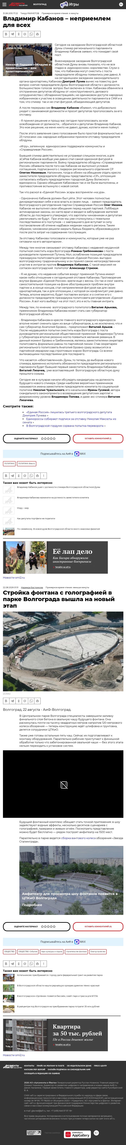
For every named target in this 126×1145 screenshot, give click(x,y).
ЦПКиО (6, 693)
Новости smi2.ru (14, 577)
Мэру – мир (23, 508)
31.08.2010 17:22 (10, 13)
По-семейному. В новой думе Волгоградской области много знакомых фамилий (58, 529)
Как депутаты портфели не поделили (36, 518)
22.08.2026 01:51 (10, 587)
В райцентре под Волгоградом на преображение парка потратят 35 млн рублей (58, 1006)
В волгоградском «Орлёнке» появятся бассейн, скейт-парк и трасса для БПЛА (57, 996)
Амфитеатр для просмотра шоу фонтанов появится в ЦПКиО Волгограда (70, 896)
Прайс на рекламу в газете (50, 1066)
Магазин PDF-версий (34, 1070)
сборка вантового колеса (78, 838)
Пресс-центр (100, 1066)
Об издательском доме (79, 1066)
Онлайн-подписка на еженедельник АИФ (69, 1070)
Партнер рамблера (52, 1133)
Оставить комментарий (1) (98, 439)
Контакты (29, 1066)
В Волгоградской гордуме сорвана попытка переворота (64, 425)
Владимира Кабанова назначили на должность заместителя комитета (53, 497)
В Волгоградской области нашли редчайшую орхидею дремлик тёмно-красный (58, 985)
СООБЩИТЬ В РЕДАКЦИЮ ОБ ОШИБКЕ (42, 1073)
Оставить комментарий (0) (98, 927)
